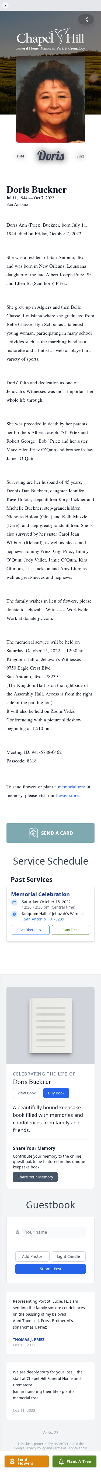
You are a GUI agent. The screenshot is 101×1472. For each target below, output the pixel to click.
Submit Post (50, 1268)
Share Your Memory (35, 1176)
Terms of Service (65, 1448)
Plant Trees (70, 929)
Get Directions (30, 929)
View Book (27, 1092)
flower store (67, 795)
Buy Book (56, 1092)
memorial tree (71, 786)
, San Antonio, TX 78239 (43, 919)
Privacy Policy (35, 1448)
